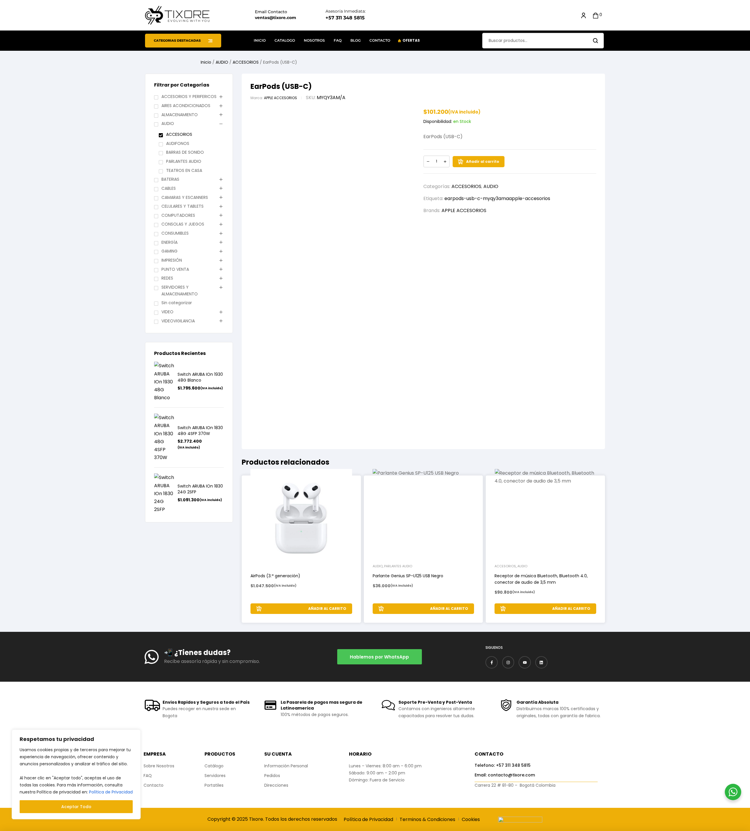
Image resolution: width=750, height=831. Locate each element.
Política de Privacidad (111, 792)
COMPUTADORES (178, 215)
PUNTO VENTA (175, 269)
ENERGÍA (169, 242)
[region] (76, 774)
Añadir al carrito (482, 161)
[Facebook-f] (491, 662)
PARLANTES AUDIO (183, 161)
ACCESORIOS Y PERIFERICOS (189, 96)
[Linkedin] (541, 662)
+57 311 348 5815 (345, 18)
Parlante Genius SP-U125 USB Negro (408, 576)
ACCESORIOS (246, 62)
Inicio (206, 62)
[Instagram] (508, 662)
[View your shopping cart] (596, 15)
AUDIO (222, 62)
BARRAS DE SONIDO (185, 152)
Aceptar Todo (76, 807)
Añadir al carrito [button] (327, 608)
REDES (167, 278)
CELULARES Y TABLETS (182, 206)
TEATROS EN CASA (184, 170)
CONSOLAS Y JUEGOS (182, 224)
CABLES (168, 188)
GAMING (169, 251)
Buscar (596, 40)
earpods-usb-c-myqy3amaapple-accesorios (497, 198)
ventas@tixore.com (275, 17)
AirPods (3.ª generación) (275, 576)
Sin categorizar (176, 303)
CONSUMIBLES (175, 233)
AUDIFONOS (177, 143)
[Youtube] (525, 662)
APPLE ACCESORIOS (280, 97)
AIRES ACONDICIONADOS (185, 106)
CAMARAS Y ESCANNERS (184, 197)
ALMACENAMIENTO (179, 115)
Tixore (256, 819)
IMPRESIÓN (171, 260)
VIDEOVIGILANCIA (178, 321)
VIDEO (167, 312)
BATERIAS (170, 179)
